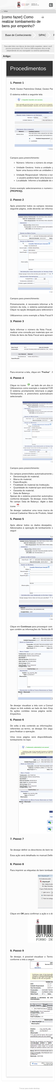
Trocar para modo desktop (29, 1088)
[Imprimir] (43, 18)
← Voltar (4, 11)
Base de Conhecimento (18, 35)
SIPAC (42, 35)
